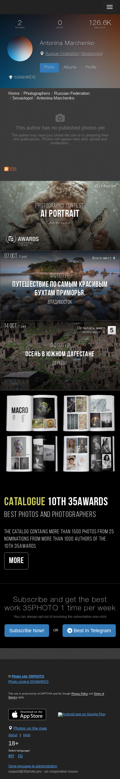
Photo (49, 67)
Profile (91, 67)
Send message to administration (32, 766)
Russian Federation (62, 54)
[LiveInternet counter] (20, 687)
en (11, 755)
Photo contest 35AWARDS (28, 682)
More (16, 561)
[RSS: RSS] (6, 169)
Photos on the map (30, 728)
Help (26, 735)
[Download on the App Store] (32, 714)
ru (20, 755)
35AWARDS (24, 77)
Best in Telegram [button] (91, 630)
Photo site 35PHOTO (28, 676)
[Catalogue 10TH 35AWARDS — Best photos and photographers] (60, 433)
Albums (70, 67)
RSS (12, 169)
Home (14, 93)
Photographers (36, 93)
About (12, 735)
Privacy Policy (79, 693)
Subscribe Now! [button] (26, 630)
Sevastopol (92, 54)
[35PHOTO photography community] (26, 7)
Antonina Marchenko (55, 98)
